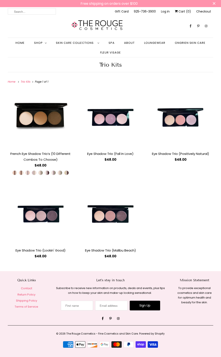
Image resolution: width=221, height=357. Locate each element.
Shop (38, 43)
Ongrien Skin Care (190, 43)
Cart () (184, 11)
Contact (26, 288)
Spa (112, 43)
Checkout (203, 11)
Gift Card (122, 11)
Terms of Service (26, 307)
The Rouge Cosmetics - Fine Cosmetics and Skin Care (102, 333)
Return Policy (26, 295)
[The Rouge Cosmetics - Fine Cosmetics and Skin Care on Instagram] (206, 26)
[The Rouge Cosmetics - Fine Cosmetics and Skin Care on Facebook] (190, 26)
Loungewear (154, 43)
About (129, 43)
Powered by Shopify (152, 333)
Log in (165, 11)
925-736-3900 (145, 11)
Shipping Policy (26, 301)
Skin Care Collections (75, 43)
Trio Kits (110, 64)
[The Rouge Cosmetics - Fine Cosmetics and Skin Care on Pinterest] (198, 26)
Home (20, 43)
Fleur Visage (110, 52)
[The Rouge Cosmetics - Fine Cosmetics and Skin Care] (110, 26)
